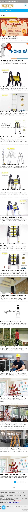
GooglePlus (27, 510)
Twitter (23, 510)
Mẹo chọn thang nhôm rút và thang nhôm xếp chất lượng (12, 396)
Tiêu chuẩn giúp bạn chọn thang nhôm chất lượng (11, 423)
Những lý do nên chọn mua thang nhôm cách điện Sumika (12, 86)
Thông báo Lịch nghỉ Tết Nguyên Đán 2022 (9, 36)
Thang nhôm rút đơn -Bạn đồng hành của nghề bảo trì (12, 270)
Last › (25, 482)
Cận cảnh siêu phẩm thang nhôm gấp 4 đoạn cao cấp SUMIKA (13, 448)
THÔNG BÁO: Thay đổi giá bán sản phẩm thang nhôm (11, 60)
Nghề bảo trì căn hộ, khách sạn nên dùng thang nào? (11, 217)
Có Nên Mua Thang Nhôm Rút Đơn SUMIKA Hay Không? (12, 111)
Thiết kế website (21, 506)
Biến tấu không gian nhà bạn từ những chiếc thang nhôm (12, 474)
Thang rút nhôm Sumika (13, 502)
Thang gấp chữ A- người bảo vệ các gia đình (10, 164)
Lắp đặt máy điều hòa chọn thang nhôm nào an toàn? (11, 371)
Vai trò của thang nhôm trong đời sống (8, 346)
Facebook (25, 510)
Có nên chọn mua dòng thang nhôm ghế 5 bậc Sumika (11, 321)
